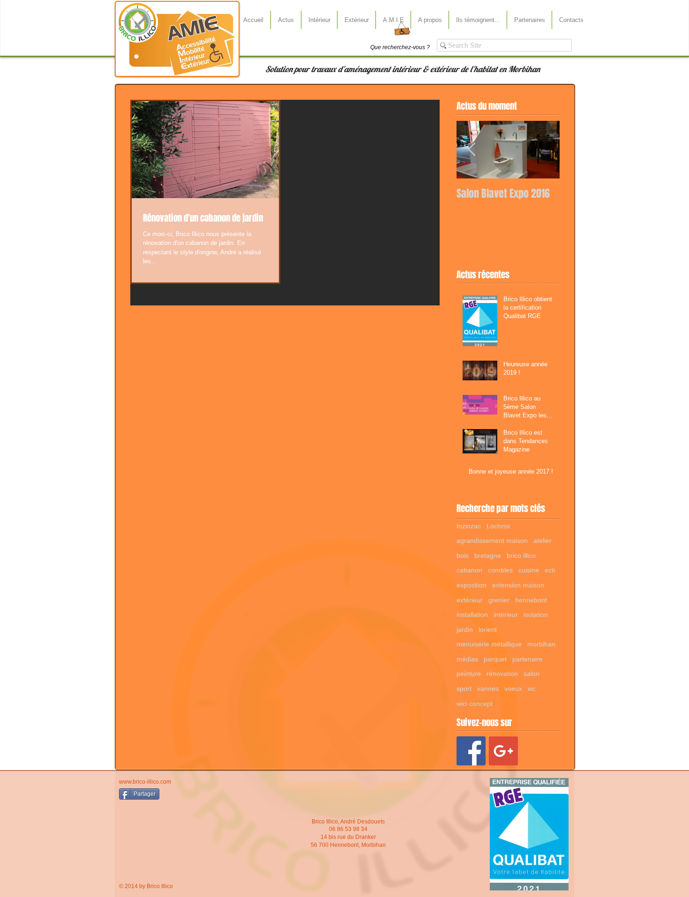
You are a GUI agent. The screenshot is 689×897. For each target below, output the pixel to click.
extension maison (518, 585)
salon (531, 673)
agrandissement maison (492, 540)
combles (500, 570)
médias (467, 659)
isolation (536, 614)
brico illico (521, 555)
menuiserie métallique (489, 644)
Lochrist (498, 526)
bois (463, 555)
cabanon (469, 570)
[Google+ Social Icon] (503, 750)
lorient (488, 629)
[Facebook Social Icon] (471, 750)
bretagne (487, 555)
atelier (542, 540)
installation (472, 614)
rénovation (502, 673)
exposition (472, 585)
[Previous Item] (471, 149)
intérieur (506, 614)
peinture (469, 673)
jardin (465, 629)
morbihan (541, 644)
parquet (495, 659)
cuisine (528, 570)
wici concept (475, 703)
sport (464, 688)
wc (532, 688)
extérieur (470, 600)
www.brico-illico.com (145, 781)
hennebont (531, 600)
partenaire (527, 659)
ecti (550, 570)
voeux (513, 688)
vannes (488, 688)
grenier (498, 600)
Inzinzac (469, 526)
